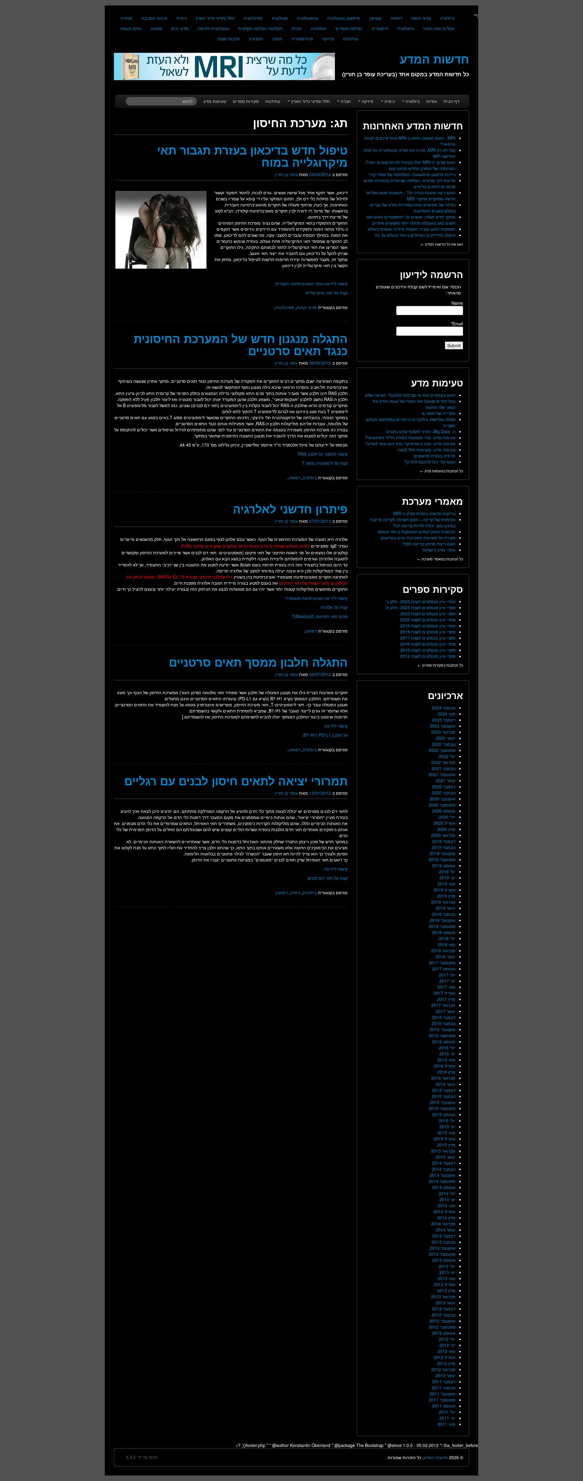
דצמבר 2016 (443, 1017)
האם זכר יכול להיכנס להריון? (429, 462)
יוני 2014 (447, 1199)
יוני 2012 (447, 1345)
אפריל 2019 (444, 890)
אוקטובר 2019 (442, 853)
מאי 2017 (446, 987)
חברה (297, 28)
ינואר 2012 (445, 1375)
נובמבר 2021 (443, 768)
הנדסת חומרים (349, 28)
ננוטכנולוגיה (307, 18)
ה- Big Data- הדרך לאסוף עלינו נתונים (420, 431)
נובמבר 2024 (443, 708)
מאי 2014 (446, 1205)
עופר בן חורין (286, 174)
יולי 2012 (447, 1339)
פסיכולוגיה (253, 18)
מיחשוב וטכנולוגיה (343, 18)
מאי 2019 (446, 884)
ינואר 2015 (445, 1157)
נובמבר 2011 (443, 1387)
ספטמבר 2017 (442, 963)
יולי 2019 (447, 871)
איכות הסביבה (154, 18)
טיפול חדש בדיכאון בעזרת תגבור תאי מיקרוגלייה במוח (252, 155)
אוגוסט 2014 (443, 1187)
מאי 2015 (446, 1132)
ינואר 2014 (445, 1230)
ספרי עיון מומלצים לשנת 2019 (427, 626)
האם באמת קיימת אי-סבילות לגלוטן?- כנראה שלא (410, 395)
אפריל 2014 (444, 1211)
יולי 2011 (447, 1412)
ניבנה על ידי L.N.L (142, 1457)
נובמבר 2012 (443, 1315)
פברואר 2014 (443, 1224)
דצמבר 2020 (443, 786)
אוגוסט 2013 (443, 1260)
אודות (431, 101)
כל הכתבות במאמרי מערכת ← (440, 558)
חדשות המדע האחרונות (413, 125)
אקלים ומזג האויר (438, 28)
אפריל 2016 (444, 1066)
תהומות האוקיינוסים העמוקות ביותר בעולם (416, 531)
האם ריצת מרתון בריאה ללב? (428, 544)
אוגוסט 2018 (443, 932)
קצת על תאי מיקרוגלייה (326, 293)
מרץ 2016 (446, 1072)
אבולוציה (280, 18)
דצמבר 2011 (443, 1381)
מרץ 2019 (446, 896)
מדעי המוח (421, 18)
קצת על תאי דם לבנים (328, 878)
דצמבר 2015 (443, 1090)
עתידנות (350, 39)
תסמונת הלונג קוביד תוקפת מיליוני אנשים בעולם (411, 229)
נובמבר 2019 (443, 847)
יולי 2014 (447, 1193)
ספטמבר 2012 (442, 1327)
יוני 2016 (447, 1054)
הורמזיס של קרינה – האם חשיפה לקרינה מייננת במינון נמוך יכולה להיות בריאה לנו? (412, 522)
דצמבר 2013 (443, 1236)
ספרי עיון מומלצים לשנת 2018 (427, 632)
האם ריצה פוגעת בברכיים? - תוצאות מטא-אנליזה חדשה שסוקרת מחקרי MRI (410, 195)
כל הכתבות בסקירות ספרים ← (440, 664)
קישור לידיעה (336, 726)
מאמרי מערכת (432, 501)
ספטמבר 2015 (442, 1108)
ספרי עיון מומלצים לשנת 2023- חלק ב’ (420, 601)
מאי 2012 (446, 1351)
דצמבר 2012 (443, 1309)
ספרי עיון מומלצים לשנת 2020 (427, 620)
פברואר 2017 (443, 1005)
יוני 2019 (447, 878)
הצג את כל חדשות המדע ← (442, 243)
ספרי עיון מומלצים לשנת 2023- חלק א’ (420, 607)
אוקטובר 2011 (442, 1394)
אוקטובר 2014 (442, 1175)
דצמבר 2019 (443, 841)
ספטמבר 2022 (442, 750)
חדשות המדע (436, 1457)
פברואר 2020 (443, 835)
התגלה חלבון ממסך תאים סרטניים (258, 662)
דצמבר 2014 (443, 1163)
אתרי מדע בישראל (438, 550)
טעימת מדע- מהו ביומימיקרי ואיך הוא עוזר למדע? (410, 443)
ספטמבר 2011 (442, 1400)
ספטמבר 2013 (442, 1254)
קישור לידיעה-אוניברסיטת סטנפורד (316, 598)
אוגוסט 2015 (443, 1114)
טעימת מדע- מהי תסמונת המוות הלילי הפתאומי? (410, 437)
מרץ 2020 (446, 829)
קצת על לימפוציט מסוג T (325, 463)
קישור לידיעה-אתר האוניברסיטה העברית (311, 283)
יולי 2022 (447, 756)
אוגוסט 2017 (443, 969)
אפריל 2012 (444, 1357)
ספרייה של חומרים (438, 413)
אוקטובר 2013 (442, 1248)
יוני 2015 (447, 1126)
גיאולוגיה (405, 28)
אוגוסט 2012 (443, 1333)
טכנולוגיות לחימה (213, 28)
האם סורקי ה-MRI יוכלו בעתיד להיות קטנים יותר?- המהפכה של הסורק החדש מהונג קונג (409, 165)
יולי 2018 (447, 938)
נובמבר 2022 (443, 744)
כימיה (181, 18)
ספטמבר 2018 (442, 926)
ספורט (156, 28)
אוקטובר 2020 (442, 799)
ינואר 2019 (445, 908)
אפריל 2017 (444, 993)
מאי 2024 (446, 714)
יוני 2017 (447, 981)
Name (457, 303)
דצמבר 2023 (443, 720)
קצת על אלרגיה (334, 607)
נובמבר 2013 (443, 1242)
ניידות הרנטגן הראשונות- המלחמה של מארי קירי (412, 174)
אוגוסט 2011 (443, 1406)
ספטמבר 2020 (442, 805)
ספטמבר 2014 (442, 1181)
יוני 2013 (447, 1272)
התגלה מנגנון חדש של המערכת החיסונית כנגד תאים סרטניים (241, 344)
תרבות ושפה (228, 39)
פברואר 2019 (443, 902)
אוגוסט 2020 (443, 811)
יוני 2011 (447, 1418)
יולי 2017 (447, 975)
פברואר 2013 (443, 1296)
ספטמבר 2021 (442, 774)
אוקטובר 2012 (442, 1321)
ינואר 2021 (445, 780)
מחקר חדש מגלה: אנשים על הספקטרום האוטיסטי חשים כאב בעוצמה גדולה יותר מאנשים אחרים (410, 220)
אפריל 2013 (444, 1284)
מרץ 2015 (446, 1145)
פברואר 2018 (443, 950)
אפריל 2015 (444, 1139)
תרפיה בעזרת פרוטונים (434, 456)
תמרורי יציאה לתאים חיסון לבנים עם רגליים (236, 780)
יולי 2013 (447, 1266)
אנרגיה (126, 18)
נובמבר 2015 (443, 1096)
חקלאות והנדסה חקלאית (260, 28)
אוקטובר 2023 (442, 726)
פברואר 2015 (443, 1151)
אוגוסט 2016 (443, 1041)
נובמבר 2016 (443, 1023)
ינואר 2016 (445, 1084)
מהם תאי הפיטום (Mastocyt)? (320, 616)
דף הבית (451, 101)
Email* (457, 324)
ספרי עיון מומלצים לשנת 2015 (427, 650)
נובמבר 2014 (443, 1169)
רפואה (396, 18)
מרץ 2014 (446, 1217)
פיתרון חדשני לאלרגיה (290, 508)
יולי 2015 (447, 1120)
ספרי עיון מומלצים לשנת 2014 (427, 656)
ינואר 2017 (445, 1011)
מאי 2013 (446, 1278)
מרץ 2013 (446, 1290)
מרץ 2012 (446, 1363)
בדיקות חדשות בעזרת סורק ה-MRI (424, 513)
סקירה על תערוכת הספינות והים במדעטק (418, 538)
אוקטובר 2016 (442, 1029)
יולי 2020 (447, 817)
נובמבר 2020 (443, 793)
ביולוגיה (447, 18)
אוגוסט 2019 (443, 865)
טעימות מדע (214, 101)
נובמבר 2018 (443, 914)
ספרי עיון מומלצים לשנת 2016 (427, 644)
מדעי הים (180, 28)
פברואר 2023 (443, 732)
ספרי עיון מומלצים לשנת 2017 (427, 638)
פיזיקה (328, 39)
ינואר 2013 (445, 1302)
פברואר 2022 (443, 762)
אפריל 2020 (444, 823)
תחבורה (256, 39)
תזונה (277, 39)
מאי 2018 (446, 944)
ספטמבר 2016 (442, 1035)
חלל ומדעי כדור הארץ (215, 18)
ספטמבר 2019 (442, 859)
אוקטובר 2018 (442, 920)
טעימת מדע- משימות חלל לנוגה (426, 450)
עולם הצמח (131, 28)
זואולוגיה (318, 28)
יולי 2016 (447, 1048)
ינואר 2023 (445, 738)
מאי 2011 (446, 1424)
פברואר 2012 (443, 1369)
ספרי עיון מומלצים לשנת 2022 (427, 613)
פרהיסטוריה (302, 39)
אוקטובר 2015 (442, 1102)
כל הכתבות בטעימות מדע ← (441, 470)
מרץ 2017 (446, 999)
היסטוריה (380, 28)
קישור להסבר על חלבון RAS (323, 454)
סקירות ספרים (246, 101)
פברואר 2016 (443, 1078)
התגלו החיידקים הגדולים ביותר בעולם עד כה (415, 235)
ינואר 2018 (445, 956)
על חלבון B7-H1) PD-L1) (325, 735)
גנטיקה (375, 18)
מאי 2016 (446, 1060)
